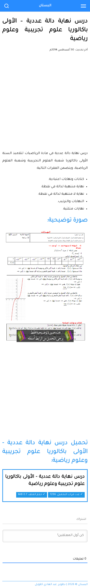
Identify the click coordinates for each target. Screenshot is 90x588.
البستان (45, 6)
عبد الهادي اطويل (46, 584)
